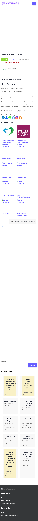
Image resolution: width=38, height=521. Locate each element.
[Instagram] (16, 117)
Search (3, 362)
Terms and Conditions (8, 504)
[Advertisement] (19, 26)
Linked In (4, 512)
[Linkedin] (3, 117)
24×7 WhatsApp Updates (9, 515)
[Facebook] (6, 117)
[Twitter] (13, 117)
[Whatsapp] (9, 117)
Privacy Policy (5, 501)
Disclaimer (4, 498)
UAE (13, 60)
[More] (20, 117)
